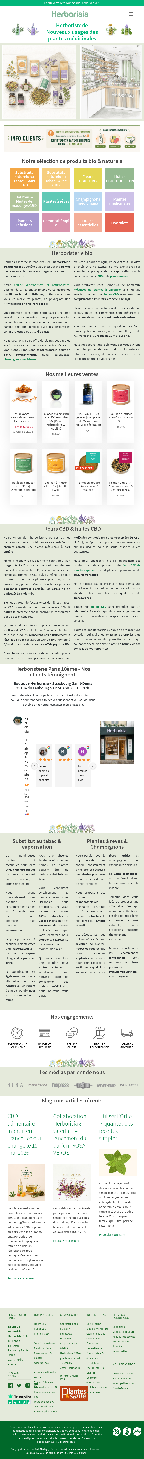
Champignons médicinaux (88, 201)
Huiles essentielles (88, 222)
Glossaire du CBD (96, 1333)
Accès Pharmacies (70, 1368)
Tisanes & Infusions (24, 222)
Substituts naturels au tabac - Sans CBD (24, 179)
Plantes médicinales (119, 201)
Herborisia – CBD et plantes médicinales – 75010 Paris (71, 1358)
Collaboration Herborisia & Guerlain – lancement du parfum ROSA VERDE (69, 1134)
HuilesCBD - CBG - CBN (120, 178)
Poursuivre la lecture (21, 1278)
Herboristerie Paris (18, 1316)
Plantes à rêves (56, 201)
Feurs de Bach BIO (44, 1401)
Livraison (65, 1328)
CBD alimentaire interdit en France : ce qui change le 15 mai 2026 (24, 1134)
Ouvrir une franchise (123, 1373)
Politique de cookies (123, 1336)
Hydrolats (119, 222)
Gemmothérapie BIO (45, 1387)
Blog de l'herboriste (97, 1328)
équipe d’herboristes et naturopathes (41, 285)
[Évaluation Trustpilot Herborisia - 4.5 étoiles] (19, 1402)
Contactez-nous (69, 1324)
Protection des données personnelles (120, 1346)
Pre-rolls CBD (41, 1333)
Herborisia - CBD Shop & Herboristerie (26, 748)
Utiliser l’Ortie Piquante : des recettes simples (116, 1127)
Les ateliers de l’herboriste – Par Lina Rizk (95, 1367)
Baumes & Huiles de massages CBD (24, 201)
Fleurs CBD (40, 1324)
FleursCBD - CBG (88, 178)
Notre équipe (93, 1324)
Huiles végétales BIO (45, 1411)
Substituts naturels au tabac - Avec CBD (56, 179)
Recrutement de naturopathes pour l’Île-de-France (123, 1383)
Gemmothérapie (56, 222)
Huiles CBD (40, 1328)
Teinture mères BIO (44, 1406)
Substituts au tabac (45, 1343)
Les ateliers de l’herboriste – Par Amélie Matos (95, 1353)
